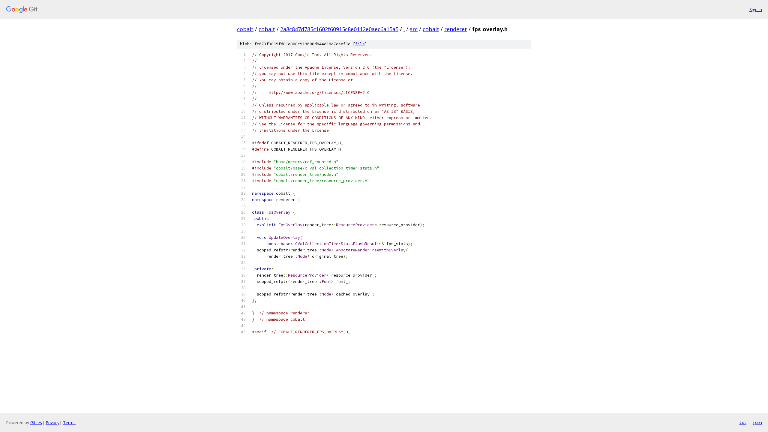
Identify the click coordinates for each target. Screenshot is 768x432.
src (414, 29)
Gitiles (36, 422)
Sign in (755, 9)
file (360, 43)
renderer (455, 29)
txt (742, 422)
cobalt (245, 29)
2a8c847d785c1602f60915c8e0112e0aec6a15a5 (339, 29)
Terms (69, 422)
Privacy (52, 422)
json (757, 422)
